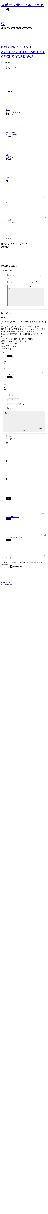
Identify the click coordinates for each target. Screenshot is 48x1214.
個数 (13, 408)
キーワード (33, 286)
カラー (22, 399)
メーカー (35, 282)
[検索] (25, 297)
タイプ (22, 404)
